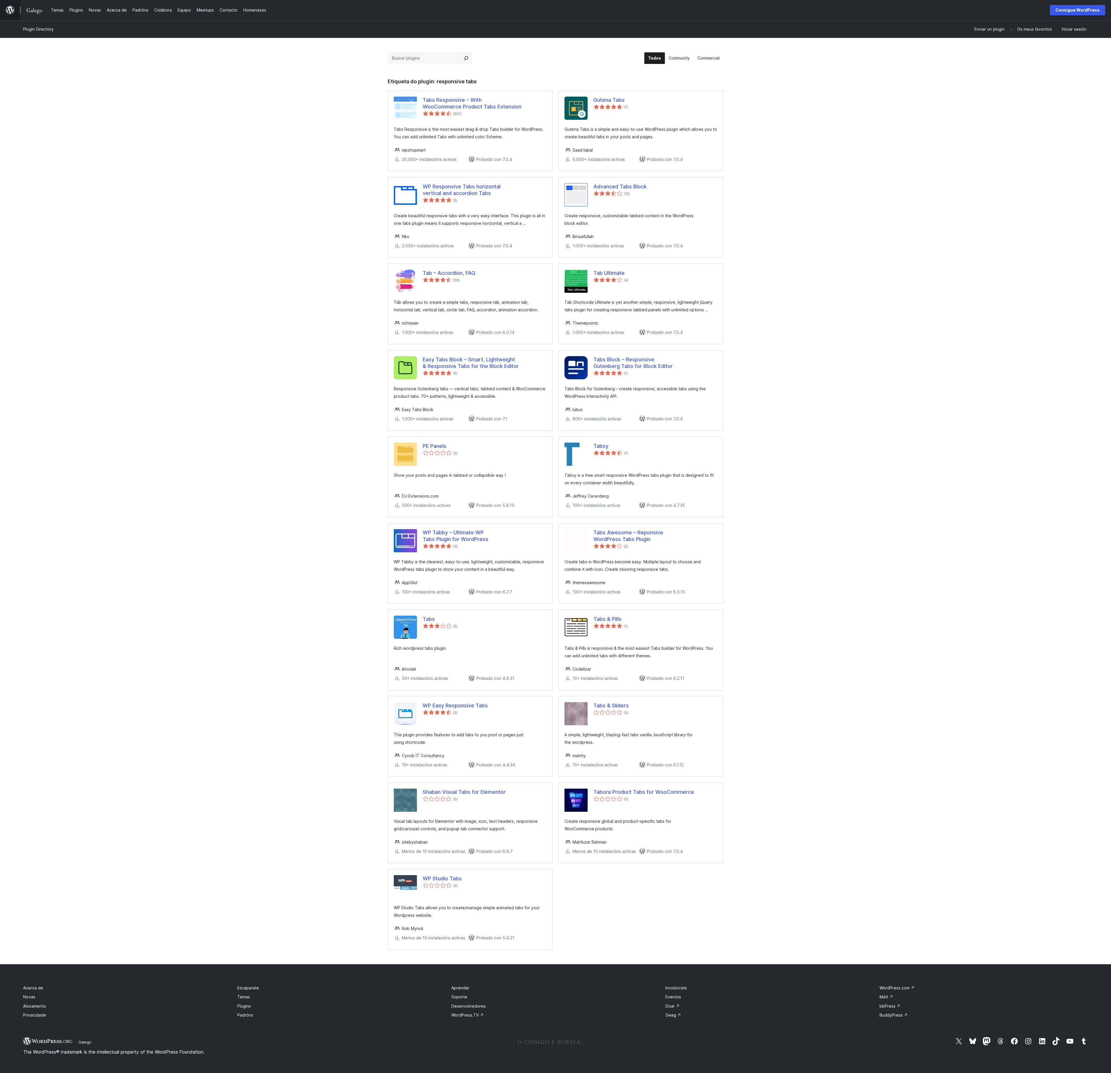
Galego (84, 1042)
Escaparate (248, 987)
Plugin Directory (38, 29)
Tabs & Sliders (611, 705)
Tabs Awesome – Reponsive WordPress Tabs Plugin (628, 535)
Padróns (245, 1015)
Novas (29, 996)
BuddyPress (894, 1015)
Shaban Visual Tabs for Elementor (464, 792)
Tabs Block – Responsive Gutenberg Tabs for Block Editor (633, 362)
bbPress (890, 1006)
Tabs (429, 619)
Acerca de (33, 987)
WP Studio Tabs (442, 878)
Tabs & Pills (607, 619)
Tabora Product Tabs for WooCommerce (643, 792)
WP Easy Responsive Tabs (455, 705)
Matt (886, 996)
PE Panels (434, 446)
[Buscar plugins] (466, 58)
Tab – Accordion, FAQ (449, 273)
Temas (243, 996)
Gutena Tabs (609, 100)
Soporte (459, 996)
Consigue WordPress (1077, 10)
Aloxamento (34, 1006)
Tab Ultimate (609, 273)
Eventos (673, 996)
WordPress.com (897, 987)
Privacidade (34, 1015)
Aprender (460, 987)
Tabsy (600, 446)
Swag (673, 1015)
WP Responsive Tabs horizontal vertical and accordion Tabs (462, 189)
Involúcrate (676, 987)
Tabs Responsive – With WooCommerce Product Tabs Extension (472, 103)
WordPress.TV (467, 1015)
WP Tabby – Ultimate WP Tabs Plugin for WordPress (455, 535)
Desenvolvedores (468, 1006)
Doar (672, 1006)
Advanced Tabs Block (620, 186)
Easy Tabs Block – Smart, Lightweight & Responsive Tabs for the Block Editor (471, 362)
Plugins (244, 1006)
